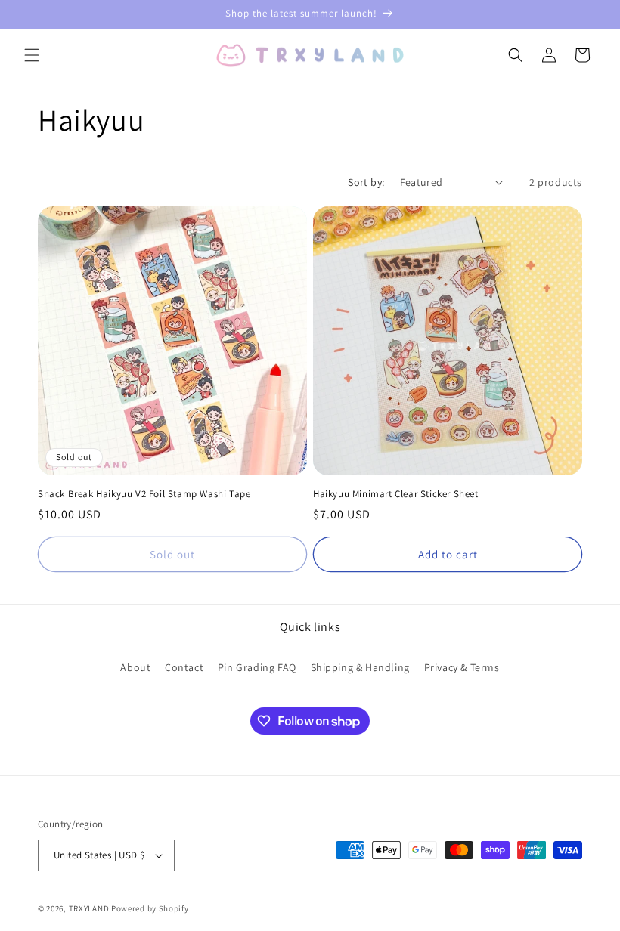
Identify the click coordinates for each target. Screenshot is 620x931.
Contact (184, 667)
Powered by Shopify (150, 908)
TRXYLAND (89, 908)
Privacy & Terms (462, 667)
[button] (31, 55)
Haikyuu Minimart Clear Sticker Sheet (396, 494)
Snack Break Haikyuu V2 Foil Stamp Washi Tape (144, 494)
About (135, 667)
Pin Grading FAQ (257, 667)
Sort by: (366, 182)
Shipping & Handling (360, 667)
